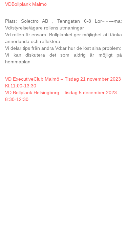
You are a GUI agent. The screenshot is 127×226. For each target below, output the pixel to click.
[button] (106, 21)
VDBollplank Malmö (26, 4)
